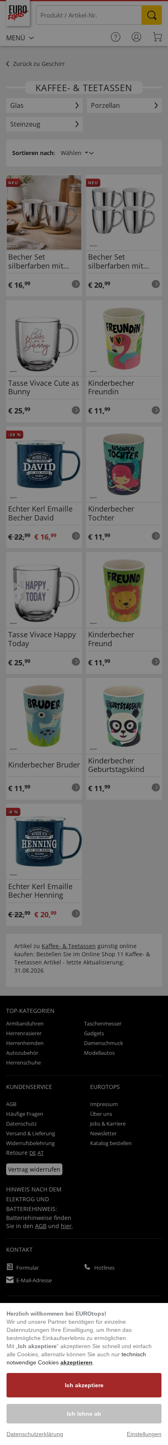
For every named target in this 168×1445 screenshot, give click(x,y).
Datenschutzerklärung (35, 1434)
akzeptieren (76, 1362)
